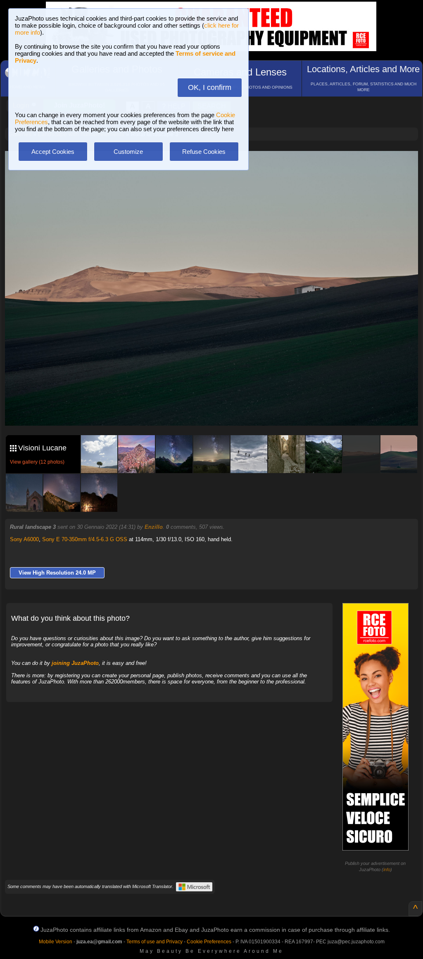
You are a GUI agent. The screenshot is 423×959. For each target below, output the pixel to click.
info (386, 869)
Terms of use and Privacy (154, 942)
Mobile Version (55, 942)
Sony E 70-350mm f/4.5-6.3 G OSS (84, 539)
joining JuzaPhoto (75, 663)
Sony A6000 (24, 539)
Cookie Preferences (209, 942)
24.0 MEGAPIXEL (217, 410)
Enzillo (154, 527)
